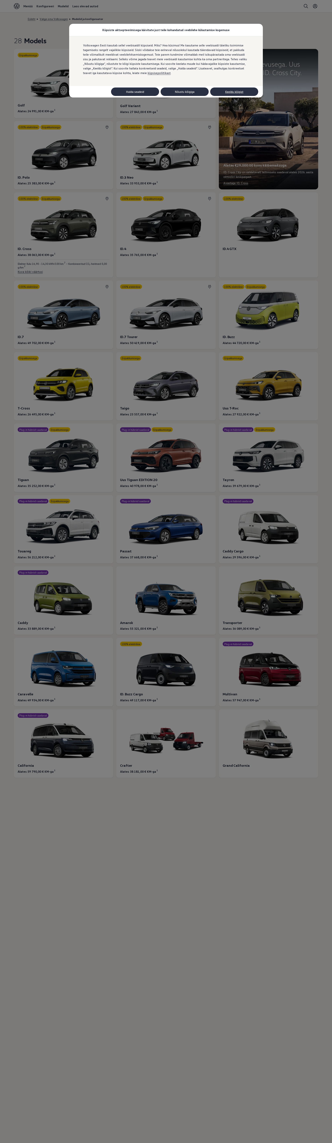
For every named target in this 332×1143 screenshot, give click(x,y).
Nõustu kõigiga (184, 92)
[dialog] (166, 571)
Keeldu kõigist (234, 92)
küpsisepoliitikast (159, 73)
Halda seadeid (135, 92)
